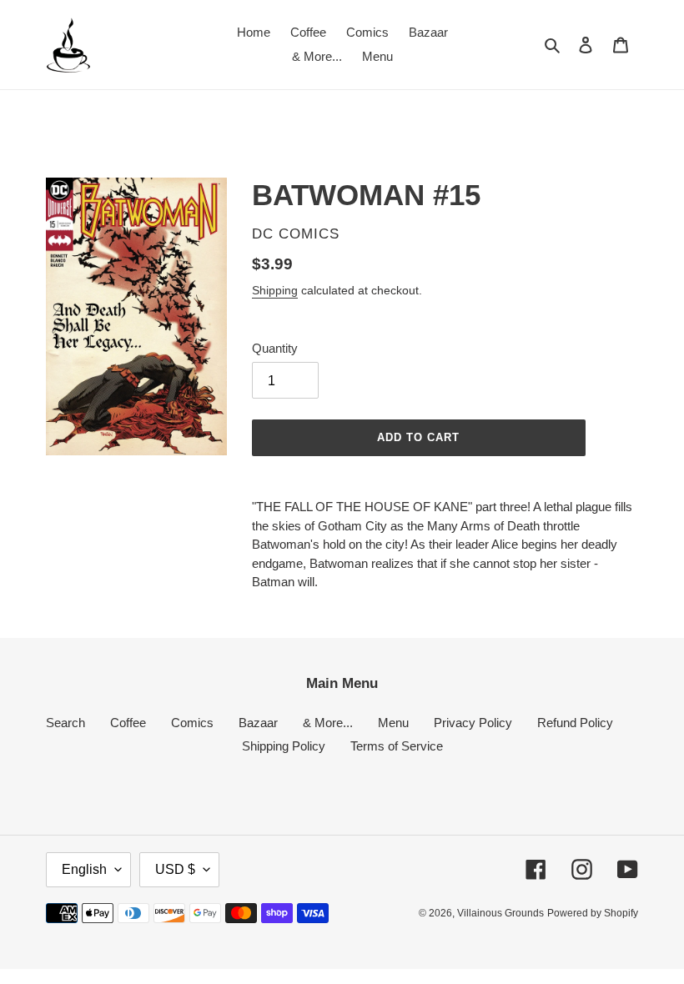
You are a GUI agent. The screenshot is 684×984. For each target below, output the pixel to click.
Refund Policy (575, 722)
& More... (328, 722)
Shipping (275, 290)
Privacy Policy (473, 722)
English (84, 869)
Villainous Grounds (500, 913)
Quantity (275, 348)
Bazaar (258, 722)
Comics (192, 722)
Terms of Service (396, 746)
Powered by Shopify (592, 913)
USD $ (175, 869)
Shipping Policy (283, 746)
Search (65, 722)
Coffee (128, 722)
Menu (393, 722)
